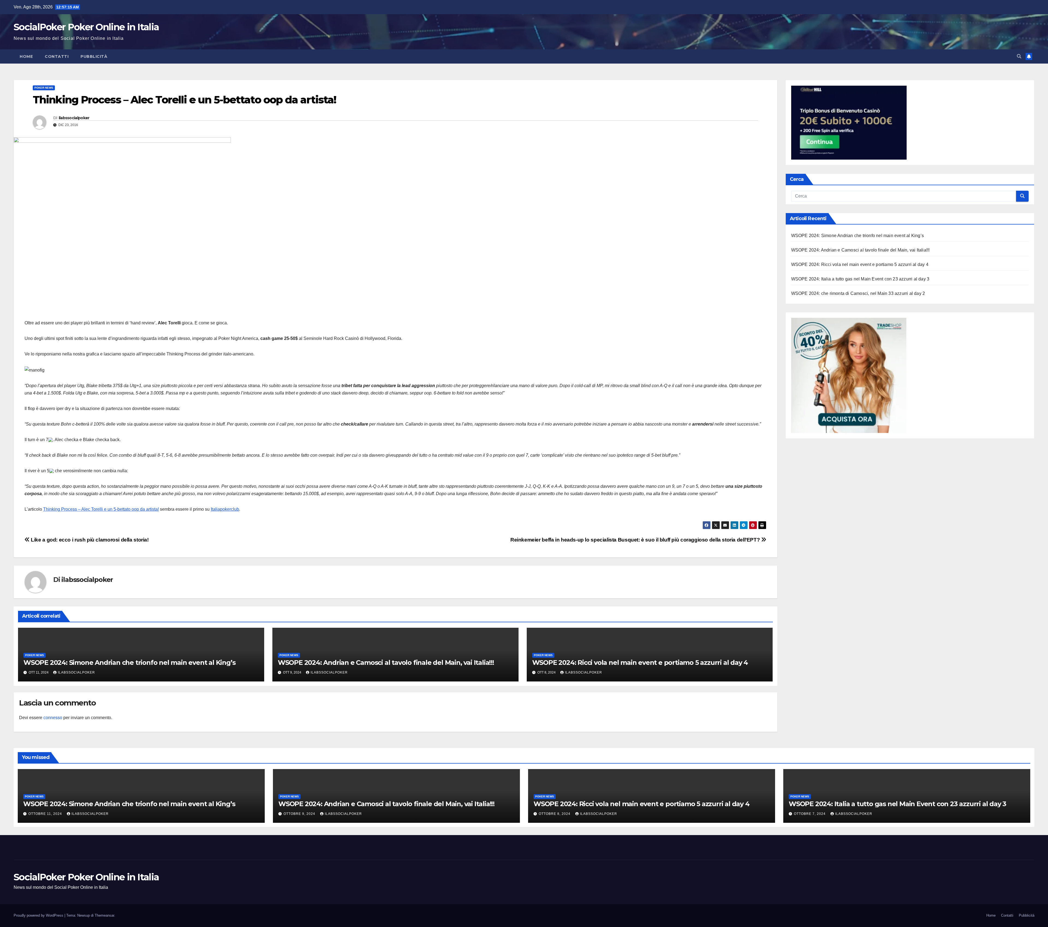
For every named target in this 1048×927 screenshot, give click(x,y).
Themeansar (104, 915)
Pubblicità (94, 56)
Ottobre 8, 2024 (555, 814)
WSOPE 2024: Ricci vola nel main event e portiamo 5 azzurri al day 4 (640, 662)
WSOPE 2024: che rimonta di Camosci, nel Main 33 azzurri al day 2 (858, 293)
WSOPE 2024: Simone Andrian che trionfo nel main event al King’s (129, 662)
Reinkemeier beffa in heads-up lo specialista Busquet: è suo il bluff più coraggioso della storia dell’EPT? (635, 540)
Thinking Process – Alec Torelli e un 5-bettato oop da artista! (101, 509)
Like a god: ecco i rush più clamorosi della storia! (89, 540)
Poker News (43, 87)
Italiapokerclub (225, 509)
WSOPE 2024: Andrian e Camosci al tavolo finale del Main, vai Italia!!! (386, 662)
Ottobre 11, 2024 (45, 814)
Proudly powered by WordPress (39, 915)
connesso (52, 717)
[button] (1019, 56)
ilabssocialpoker (74, 117)
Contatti (57, 56)
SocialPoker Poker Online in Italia (86, 27)
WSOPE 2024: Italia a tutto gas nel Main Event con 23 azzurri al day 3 (860, 279)
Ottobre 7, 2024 (810, 814)
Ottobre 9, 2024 (300, 814)
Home (26, 56)
